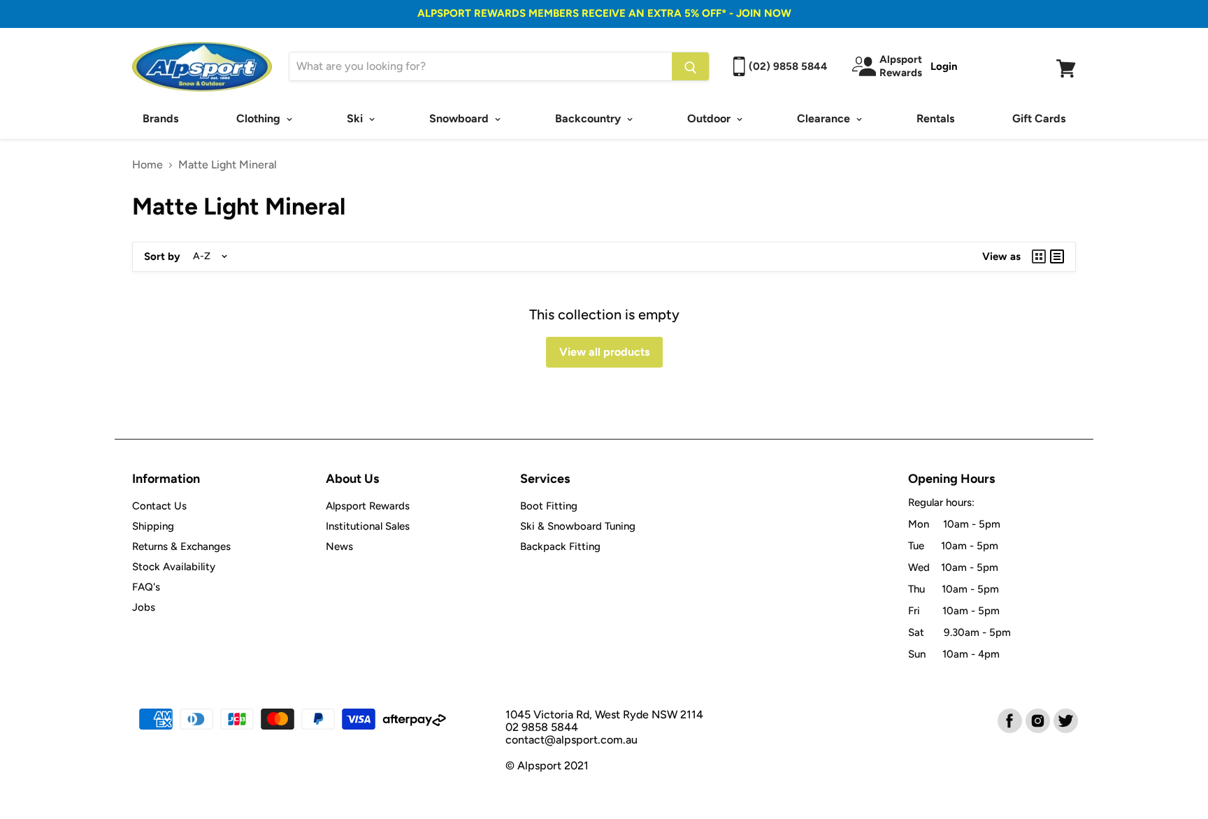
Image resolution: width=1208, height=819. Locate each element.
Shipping (153, 526)
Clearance (825, 118)
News (339, 546)
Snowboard (460, 118)
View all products (604, 351)
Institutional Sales (368, 526)
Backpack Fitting (560, 546)
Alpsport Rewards (368, 506)
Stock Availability (173, 566)
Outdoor (710, 118)
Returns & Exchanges (181, 546)
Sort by (162, 257)
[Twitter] (1065, 720)
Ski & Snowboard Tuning (577, 526)
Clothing (259, 118)
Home (147, 165)
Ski (356, 118)
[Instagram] (1037, 720)
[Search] (690, 66)
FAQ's (146, 587)
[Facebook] (1009, 720)
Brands (160, 118)
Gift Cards (1038, 118)
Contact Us (159, 506)
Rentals (935, 118)
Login (944, 66)
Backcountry (589, 118)
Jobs (143, 607)
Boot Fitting (548, 506)
